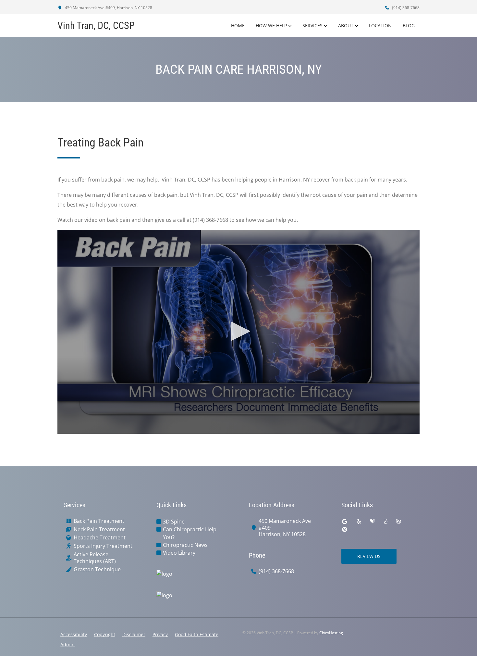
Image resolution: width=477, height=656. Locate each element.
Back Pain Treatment (99, 521)
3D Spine (174, 521)
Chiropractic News (185, 545)
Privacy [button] (160, 634)
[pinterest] (344, 529)
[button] (238, 331)
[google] (344, 521)
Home (238, 25)
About (345, 25)
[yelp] (359, 521)
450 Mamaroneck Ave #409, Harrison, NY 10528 (108, 7)
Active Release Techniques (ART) (95, 558)
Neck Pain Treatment (99, 529)
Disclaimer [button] (133, 634)
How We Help (271, 25)
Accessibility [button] (73, 634)
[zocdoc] (385, 521)
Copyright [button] (104, 634)
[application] (238, 332)
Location (380, 25)
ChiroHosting (331, 633)
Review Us (369, 556)
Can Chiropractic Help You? (189, 533)
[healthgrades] (372, 521)
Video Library (179, 552)
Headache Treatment (100, 537)
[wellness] (398, 521)
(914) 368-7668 (405, 7)
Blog (409, 25)
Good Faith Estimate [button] (196, 634)
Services (312, 25)
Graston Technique (97, 569)
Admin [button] (67, 644)
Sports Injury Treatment (103, 546)
